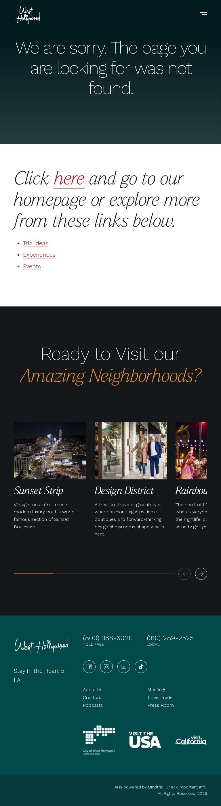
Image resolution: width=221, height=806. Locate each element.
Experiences (39, 254)
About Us (92, 689)
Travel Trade (160, 697)
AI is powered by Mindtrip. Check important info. (161, 787)
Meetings (156, 689)
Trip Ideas (35, 243)
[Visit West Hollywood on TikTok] (141, 666)
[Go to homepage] (28, 15)
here (69, 177)
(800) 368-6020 (108, 638)
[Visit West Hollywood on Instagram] (106, 666)
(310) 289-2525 (170, 638)
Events (32, 266)
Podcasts (93, 705)
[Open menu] (203, 14)
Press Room (160, 705)
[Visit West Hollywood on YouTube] (123, 666)
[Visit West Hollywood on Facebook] (89, 666)
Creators (92, 697)
